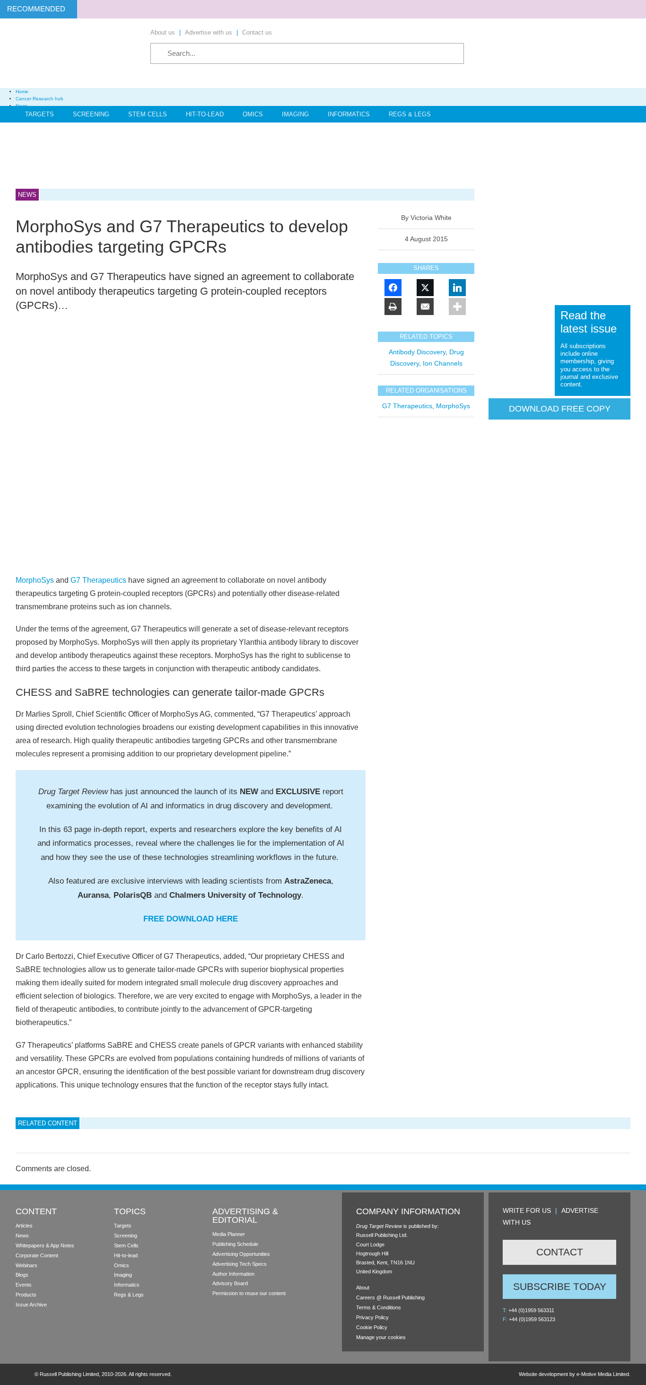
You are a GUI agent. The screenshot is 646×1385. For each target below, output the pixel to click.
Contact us (257, 32)
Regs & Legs (410, 114)
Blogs (22, 1275)
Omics (253, 114)
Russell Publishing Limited (69, 1374)
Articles (24, 1225)
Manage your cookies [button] (381, 1337)
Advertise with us (208, 32)
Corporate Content (37, 1255)
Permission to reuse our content (249, 1293)
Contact (559, 1251)
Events (24, 1285)
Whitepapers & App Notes (45, 1245)
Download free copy (560, 408)
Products (26, 1294)
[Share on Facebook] (393, 287)
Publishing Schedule (235, 1244)
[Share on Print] (393, 306)
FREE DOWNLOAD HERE (190, 918)
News (22, 1235)
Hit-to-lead (126, 1255)
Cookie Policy (371, 1327)
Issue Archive (31, 1304)
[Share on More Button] (457, 306)
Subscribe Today (559, 1286)
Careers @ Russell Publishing (390, 1297)
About (362, 1287)
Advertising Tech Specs (239, 1264)
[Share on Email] (425, 306)
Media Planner (228, 1234)
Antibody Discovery (417, 352)
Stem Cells (147, 114)
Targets (39, 114)
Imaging (295, 114)
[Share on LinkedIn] (457, 287)
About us (162, 32)
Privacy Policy (372, 1317)
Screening (91, 114)
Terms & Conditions (378, 1307)
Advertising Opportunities (241, 1254)
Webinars (26, 1265)
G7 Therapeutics (98, 580)
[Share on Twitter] (425, 287)
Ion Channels (443, 363)
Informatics (349, 114)
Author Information (233, 1274)
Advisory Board (230, 1283)
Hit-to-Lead (205, 114)
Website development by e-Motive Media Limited (574, 1374)
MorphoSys (35, 580)
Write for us (527, 1210)
